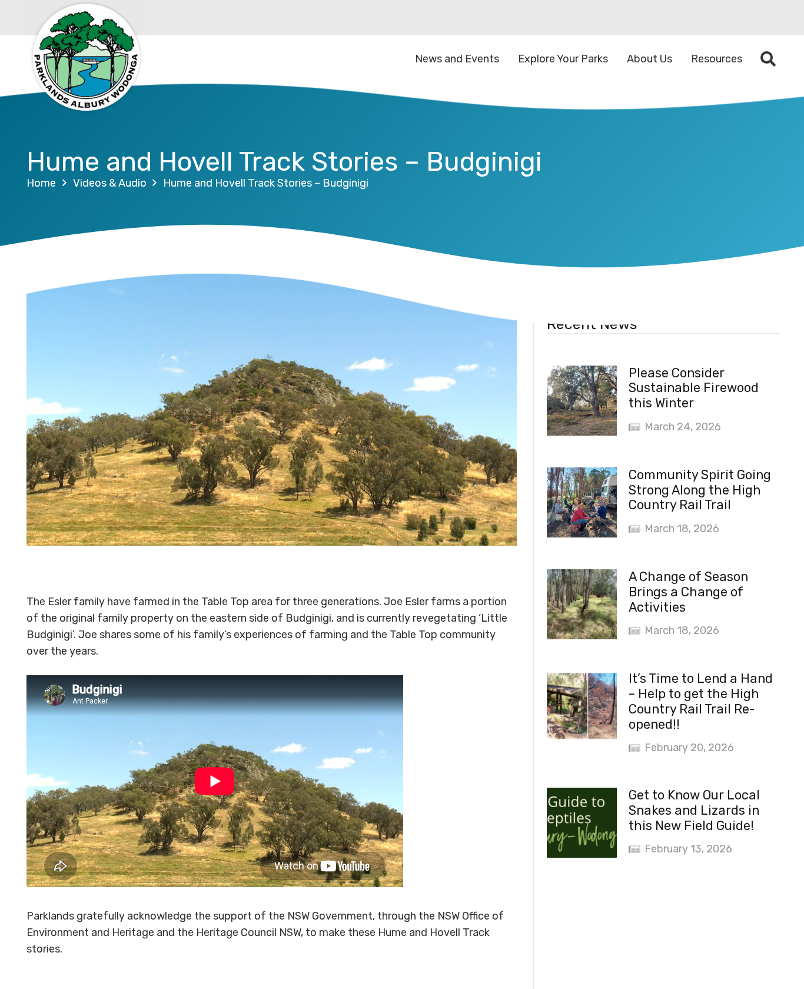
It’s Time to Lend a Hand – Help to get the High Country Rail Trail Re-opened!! (701, 701)
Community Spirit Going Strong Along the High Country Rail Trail (700, 490)
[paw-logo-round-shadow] (85, 59)
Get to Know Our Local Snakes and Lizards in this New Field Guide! (694, 810)
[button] (768, 59)
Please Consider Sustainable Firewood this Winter (694, 388)
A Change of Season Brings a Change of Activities (688, 592)
